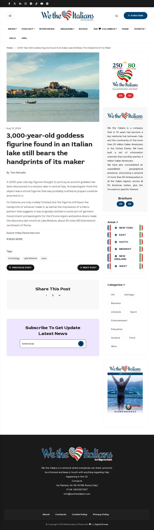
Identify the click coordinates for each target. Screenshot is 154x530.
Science (115, 337)
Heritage (129, 294)
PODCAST (27, 28)
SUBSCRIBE (137, 15)
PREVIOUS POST (22, 267)
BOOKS (83, 28)
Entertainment (119, 320)
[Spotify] (47, 4)
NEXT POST (90, 267)
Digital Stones (101, 524)
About (46, 514)
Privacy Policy (101, 514)
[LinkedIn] (20, 4)
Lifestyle (116, 311)
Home (9, 48)
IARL (24, 38)
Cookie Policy (79, 514)
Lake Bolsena (30, 258)
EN (129, 95)
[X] (14, 4)
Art (113, 294)
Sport (133, 311)
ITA (120, 95)
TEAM (125, 28)
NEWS (12, 28)
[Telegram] (31, 4)
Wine (114, 346)
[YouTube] (42, 4)
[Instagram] (25, 4)
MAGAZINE (67, 28)
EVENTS (139, 28)
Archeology (14, 258)
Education (117, 329)
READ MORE (15, 239)
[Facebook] (9, 4)
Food (132, 337)
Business (116, 303)
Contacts (60, 514)
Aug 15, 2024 (14, 128)
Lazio (43, 258)
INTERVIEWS (47, 28)
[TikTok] (36, 4)
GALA (12, 38)
